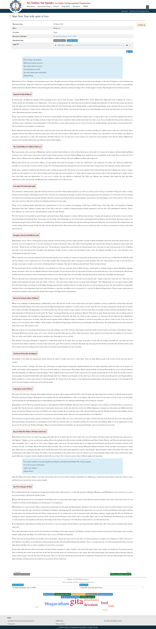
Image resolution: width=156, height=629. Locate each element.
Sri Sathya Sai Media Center (113, 621)
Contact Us (11, 624)
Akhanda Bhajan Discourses (62, 594)
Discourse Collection (18, 585)
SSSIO (85, 6)
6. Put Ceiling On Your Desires (21, 574)
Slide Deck (66, 6)
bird (105, 609)
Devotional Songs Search (105, 594)
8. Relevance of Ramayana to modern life (121, 574)
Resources (76, 6)
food (104, 602)
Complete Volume (72, 40)
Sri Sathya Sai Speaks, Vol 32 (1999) (64, 36)
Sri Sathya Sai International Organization (21, 621)
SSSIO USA (59, 621)
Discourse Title (84, 585)
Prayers (56, 6)
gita (76, 600)
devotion (91, 604)
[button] (141, 25)
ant (36, 606)
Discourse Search (48, 594)
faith (111, 606)
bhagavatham (57, 603)
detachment (91, 599)
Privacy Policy (60, 624)
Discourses (31, 6)
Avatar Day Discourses (78, 594)
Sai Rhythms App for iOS (87, 597)
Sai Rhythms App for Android (70, 597)
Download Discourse (59, 40)
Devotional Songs (44, 6)
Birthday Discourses (91, 594)
